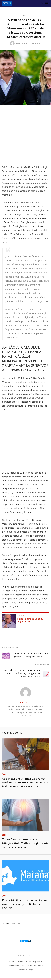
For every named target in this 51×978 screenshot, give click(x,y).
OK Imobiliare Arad (35, 965)
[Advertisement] (25, 135)
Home (11, 961)
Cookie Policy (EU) (16, 965)
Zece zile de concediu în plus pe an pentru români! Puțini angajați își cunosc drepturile (22, 673)
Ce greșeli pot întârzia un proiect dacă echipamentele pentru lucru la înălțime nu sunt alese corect (25, 782)
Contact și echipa (25, 970)
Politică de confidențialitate (30, 961)
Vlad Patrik (21, 43)
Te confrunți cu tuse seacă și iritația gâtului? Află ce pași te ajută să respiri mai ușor (25, 843)
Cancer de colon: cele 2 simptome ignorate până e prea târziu (30, 655)
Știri (24, 15)
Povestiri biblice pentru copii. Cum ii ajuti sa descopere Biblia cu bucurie (24, 903)
